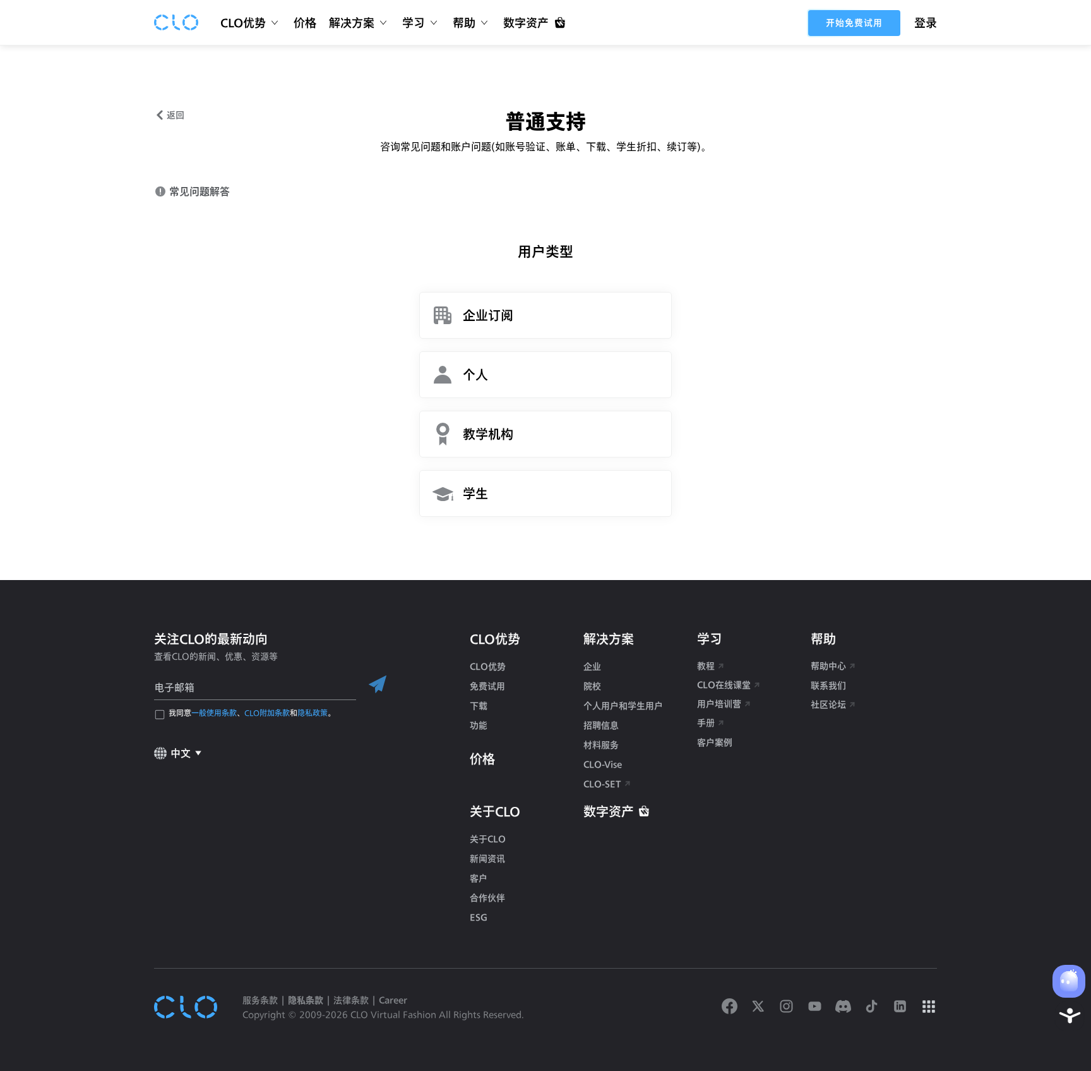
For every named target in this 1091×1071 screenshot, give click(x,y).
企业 (592, 666)
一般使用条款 (214, 713)
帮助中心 (828, 666)
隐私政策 (312, 713)
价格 (305, 22)
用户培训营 (719, 704)
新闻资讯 (487, 858)
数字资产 (608, 811)
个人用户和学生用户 (623, 705)
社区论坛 (828, 704)
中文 (180, 752)
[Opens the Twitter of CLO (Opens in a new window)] (758, 1007)
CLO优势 (488, 666)
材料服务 (601, 745)
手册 (706, 723)
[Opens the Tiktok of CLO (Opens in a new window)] (871, 1007)
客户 (478, 878)
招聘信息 (601, 725)
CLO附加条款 (267, 713)
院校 (592, 686)
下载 (478, 705)
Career (393, 1000)
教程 (706, 666)
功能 (478, 725)
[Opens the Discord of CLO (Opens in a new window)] (843, 1007)
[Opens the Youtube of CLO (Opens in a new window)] (815, 1007)
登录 (925, 22)
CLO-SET (603, 784)
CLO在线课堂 (724, 685)
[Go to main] (176, 23)
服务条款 (260, 1000)
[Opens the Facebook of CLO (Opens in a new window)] (729, 1007)
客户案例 (714, 742)
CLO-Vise (602, 764)
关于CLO (488, 839)
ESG (478, 917)
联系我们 (828, 685)
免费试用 (487, 686)
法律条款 (351, 1000)
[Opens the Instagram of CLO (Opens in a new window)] (786, 1007)
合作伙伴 (487, 898)
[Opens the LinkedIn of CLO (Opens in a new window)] (900, 1007)
